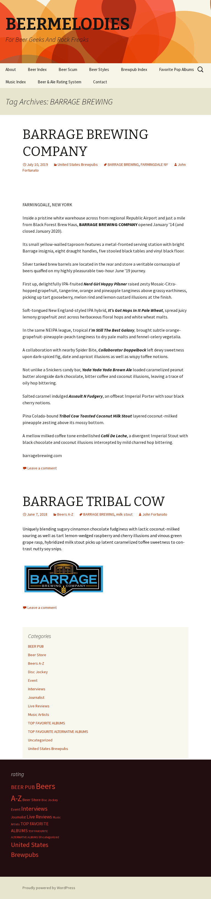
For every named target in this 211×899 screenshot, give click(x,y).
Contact (100, 81)
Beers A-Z (65, 514)
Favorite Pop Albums (176, 69)
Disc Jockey (38, 671)
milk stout (124, 514)
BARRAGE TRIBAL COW (94, 502)
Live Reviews (38, 705)
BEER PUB (36, 646)
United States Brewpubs (78, 164)
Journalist (36, 697)
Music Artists (38, 714)
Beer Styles (99, 69)
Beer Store (37, 654)
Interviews (36, 688)
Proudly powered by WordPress (49, 887)
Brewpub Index (134, 69)
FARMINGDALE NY (154, 164)
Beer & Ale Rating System (59, 81)
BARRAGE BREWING (123, 164)
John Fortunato (154, 514)
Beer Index (37, 69)
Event (32, 680)
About (10, 69)
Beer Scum (68, 69)
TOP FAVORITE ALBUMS (46, 723)
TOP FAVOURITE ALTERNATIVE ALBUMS (58, 731)
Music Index (15, 81)
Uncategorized (40, 740)
